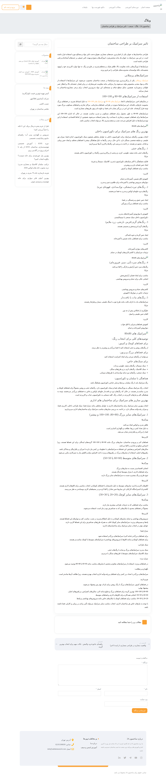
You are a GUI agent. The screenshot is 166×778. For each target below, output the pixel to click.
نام (145, 689)
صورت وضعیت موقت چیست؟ (99, 19)
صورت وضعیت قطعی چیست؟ (99, 22)
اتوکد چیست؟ (144, 16)
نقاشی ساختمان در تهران (39, 109)
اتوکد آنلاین (145, 25)
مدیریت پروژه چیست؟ (61, 19)
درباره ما (93, 743)
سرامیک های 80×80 (113, 101)
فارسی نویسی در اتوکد (141, 19)
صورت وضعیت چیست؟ (101, 16)
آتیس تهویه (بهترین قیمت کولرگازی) (35, 93)
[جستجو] (20, 44)
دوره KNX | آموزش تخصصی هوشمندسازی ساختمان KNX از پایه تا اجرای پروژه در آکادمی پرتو (33, 147)
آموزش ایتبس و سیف (89, 747)
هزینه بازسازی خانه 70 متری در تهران (35, 173)
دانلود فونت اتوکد (143, 22)
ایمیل (98, 689)
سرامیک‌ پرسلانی (141, 80)
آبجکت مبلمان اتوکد (142, 28)
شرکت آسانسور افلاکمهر (39, 99)
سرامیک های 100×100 (95, 101)
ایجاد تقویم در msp (63, 22)
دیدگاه (144, 663)
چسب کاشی (44, 104)
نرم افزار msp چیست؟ (61, 16)
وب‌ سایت (143, 699)
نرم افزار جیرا (64, 25)
